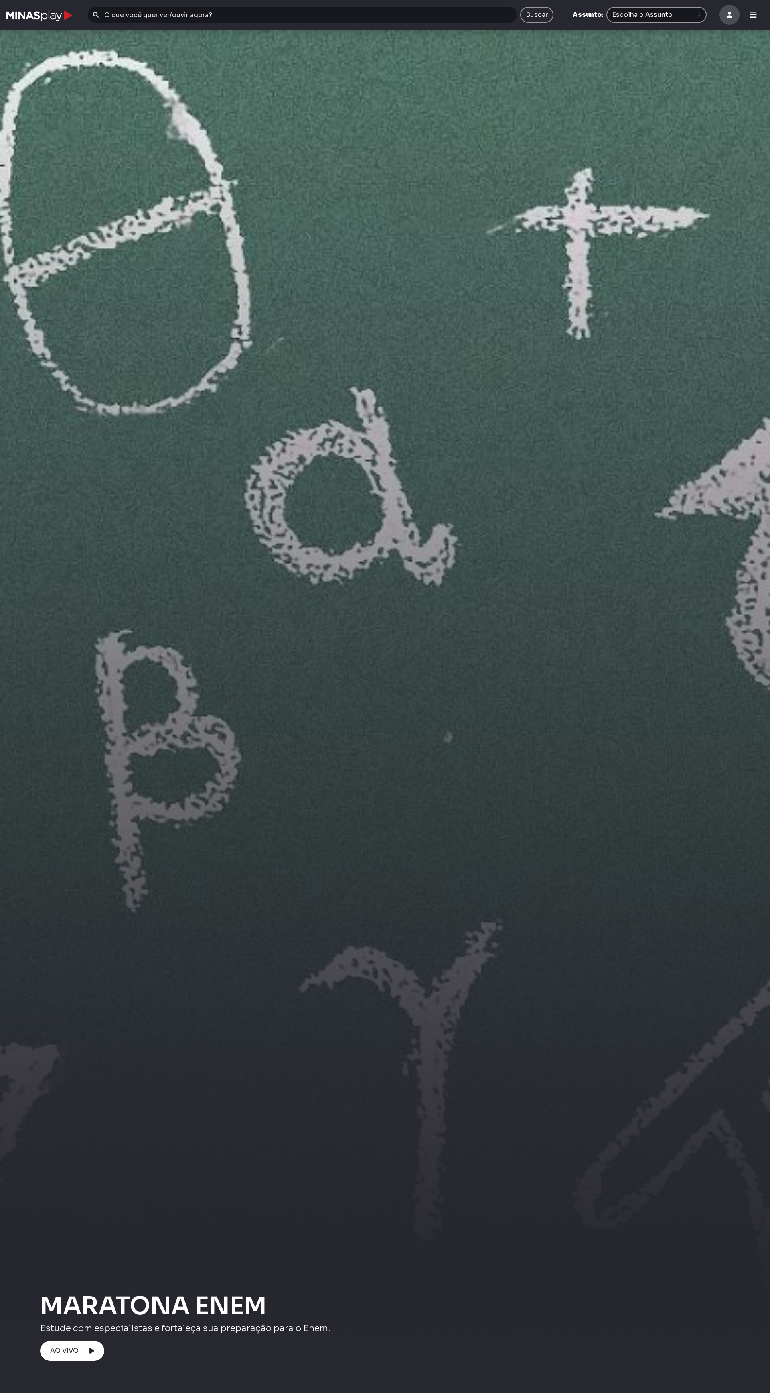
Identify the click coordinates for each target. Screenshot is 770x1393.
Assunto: (588, 14)
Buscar (537, 14)
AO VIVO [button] (64, 1350)
